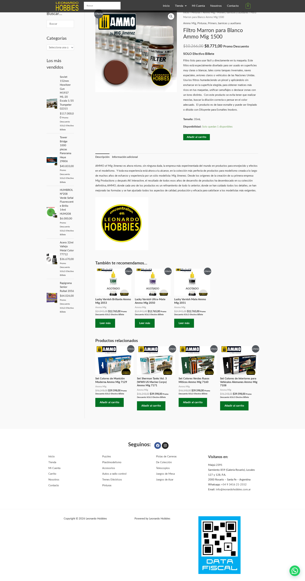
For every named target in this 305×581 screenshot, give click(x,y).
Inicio (166, 5)
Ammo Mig (209, 12)
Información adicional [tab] (125, 157)
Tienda (179, 5)
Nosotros (216, 5)
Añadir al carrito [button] (109, 402)
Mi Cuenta (198, 5)
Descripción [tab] (102, 157)
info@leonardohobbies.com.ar (233, 489)
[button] (180, 6)
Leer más (105, 323)
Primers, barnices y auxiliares (232, 12)
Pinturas (196, 12)
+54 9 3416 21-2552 (234, 484)
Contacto (233, 5)
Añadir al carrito (196, 137)
